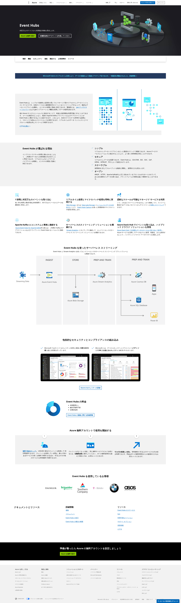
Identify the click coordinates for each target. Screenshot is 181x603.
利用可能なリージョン (125, 518)
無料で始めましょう (29, 451)
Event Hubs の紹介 (72, 518)
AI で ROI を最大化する (46, 587)
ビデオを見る (24, 126)
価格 (70, 2)
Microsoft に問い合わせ (103, 599)
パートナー (79, 2)
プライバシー (114, 599)
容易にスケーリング (157, 205)
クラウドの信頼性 (19, 584)
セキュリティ (37, 58)
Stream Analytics (72, 230)
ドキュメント (70, 514)
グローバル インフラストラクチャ (23, 578)
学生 (118, 581)
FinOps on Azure (45, 584)
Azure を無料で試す (28, 36)
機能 (29, 58)
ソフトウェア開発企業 (95, 572)
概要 (24, 58)
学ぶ (116, 2)
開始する (53, 58)
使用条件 (137, 599)
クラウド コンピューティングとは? (150, 572)
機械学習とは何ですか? (147, 578)
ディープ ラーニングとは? (148, 581)
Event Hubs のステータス (126, 510)
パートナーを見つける (95, 578)
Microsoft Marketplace (96, 575)
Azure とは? (18, 572)
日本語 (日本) (21, 598)
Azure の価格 (44, 575)
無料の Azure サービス (46, 578)
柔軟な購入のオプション (47, 581)
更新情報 (121, 525)
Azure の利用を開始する (147, 2)
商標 (143, 599)
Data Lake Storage (88, 205)
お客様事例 (62, 58)
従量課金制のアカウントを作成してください (55, 36)
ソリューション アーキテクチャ (73, 578)
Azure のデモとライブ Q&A (72, 584)
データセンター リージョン (21, 581)
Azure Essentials (19, 587)
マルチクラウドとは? (147, 575)
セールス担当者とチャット (169, 601)
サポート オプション (125, 522)
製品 (51, 2)
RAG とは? (144, 593)
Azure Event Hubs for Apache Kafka (28, 228)
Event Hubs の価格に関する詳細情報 (80, 415)
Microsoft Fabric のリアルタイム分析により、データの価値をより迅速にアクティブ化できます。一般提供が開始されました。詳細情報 (89, 76)
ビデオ (120, 529)
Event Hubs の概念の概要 (74, 522)
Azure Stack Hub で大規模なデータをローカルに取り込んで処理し (140, 230)
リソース (88, 2)
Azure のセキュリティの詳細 (90, 388)
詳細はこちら (43, 2)
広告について (149, 599)
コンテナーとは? (146, 590)
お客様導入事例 (18, 590)
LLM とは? (144, 587)
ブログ (118, 575)
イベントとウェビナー (122, 584)
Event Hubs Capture (84, 207)
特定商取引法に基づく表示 (126, 599)
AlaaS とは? (144, 584)
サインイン (161, 2)
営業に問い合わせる (132, 2)
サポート (122, 2)
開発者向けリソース (121, 578)
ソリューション (60, 2)
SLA (119, 514)
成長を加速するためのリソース (73, 575)
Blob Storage (71, 205)
